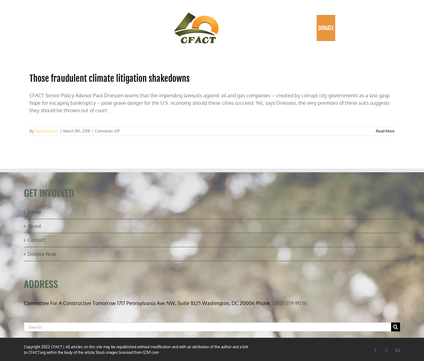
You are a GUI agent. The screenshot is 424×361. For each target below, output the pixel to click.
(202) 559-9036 (289, 303)
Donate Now (42, 254)
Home (34, 212)
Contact (36, 240)
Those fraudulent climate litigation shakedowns (109, 78)
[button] (341, 28)
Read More (385, 131)
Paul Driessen (46, 131)
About (34, 226)
